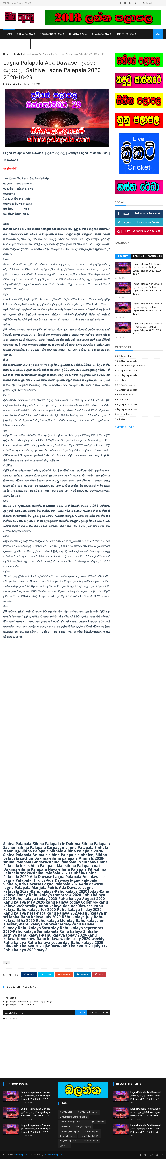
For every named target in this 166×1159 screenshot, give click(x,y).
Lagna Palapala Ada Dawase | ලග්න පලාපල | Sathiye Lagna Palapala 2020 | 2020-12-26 (145, 1112)
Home (9, 34)
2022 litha (121, 380)
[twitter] (125, 3)
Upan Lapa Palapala (17, 44)
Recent (123, 256)
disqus (105, 1013)
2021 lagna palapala (127, 375)
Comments (155, 256)
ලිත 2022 (121, 418)
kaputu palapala (126, 34)
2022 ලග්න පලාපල (126, 385)
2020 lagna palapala (52, 34)
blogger (80, 1013)
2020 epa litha (124, 356)
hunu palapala (78, 34)
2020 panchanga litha (127, 370)
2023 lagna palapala (127, 389)
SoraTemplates (21, 1154)
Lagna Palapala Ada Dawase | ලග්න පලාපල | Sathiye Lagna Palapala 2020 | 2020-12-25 (36, 1095)
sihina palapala (26, 34)
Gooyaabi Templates (53, 1154)
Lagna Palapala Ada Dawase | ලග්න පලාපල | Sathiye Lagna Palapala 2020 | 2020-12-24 (36, 1112)
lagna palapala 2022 (127, 409)
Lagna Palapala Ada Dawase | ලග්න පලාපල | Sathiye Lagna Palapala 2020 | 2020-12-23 (36, 1128)
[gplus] (151, 1155)
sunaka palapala (101, 34)
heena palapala (125, 394)
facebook (94, 1013)
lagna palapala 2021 (127, 404)
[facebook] (121, 3)
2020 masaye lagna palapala (131, 365)
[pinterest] (130, 3)
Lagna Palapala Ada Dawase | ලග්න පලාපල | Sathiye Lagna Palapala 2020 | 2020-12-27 (145, 1095)
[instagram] (135, 3)
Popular (139, 256)
